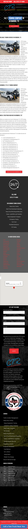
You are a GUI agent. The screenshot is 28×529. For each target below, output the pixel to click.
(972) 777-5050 (20, 2)
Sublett (18, 254)
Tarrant (18, 241)
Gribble (18, 244)
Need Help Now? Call (10, 2)
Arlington (19, 239)
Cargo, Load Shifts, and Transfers (14, 214)
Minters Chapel (20, 264)
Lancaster (5, 268)
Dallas (4, 253)
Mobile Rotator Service (10, 441)
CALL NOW (14, 195)
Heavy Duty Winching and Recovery (14, 211)
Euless (18, 251)
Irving (18, 253)
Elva (18, 256)
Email (4, 315)
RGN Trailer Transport (9, 428)
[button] (14, 288)
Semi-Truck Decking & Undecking (12, 436)
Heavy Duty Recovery (8, 433)
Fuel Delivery (7, 449)
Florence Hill (6, 249)
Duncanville (6, 244)
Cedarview (5, 261)
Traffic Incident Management (10, 418)
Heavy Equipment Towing (10, 423)
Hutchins (5, 266)
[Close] (20, 283)
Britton (18, 259)
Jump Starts (7, 454)
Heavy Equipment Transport (14, 216)
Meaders (19, 249)
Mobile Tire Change (9, 457)
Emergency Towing (14, 219)
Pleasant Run (6, 254)
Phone (5, 321)
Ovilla (18, 243)
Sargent (5, 251)
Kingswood (5, 263)
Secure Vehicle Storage (9, 459)
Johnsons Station (21, 248)
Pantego (19, 258)
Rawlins (18, 246)
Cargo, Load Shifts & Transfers (12, 438)
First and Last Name (8, 309)
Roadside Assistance (14, 224)
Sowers (5, 259)
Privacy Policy (9, 387)
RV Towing (14, 227)
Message (5, 326)
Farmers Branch (20, 261)
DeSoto (5, 258)
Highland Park (6, 264)
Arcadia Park (6, 243)
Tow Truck (14, 222)
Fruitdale (5, 256)
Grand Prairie (6, 248)
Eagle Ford (5, 246)
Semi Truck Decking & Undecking (14, 209)
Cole (4, 239)
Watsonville (19, 263)
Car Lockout (7, 451)
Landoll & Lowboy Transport (11, 425)
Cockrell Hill (6, 241)
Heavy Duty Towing (14, 206)
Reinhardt (19, 266)
